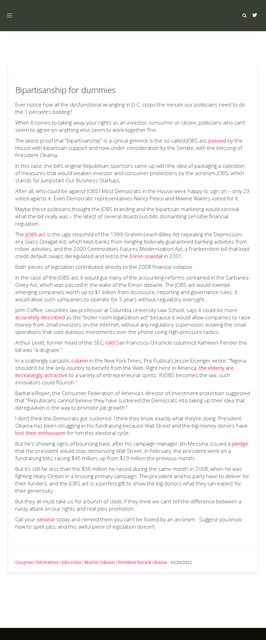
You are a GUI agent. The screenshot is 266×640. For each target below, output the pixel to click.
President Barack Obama (142, 562)
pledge (240, 443)
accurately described (40, 317)
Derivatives (47, 562)
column (79, 360)
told (110, 342)
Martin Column (99, 562)
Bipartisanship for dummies (65, 89)
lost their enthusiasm (40, 432)
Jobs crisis (71, 562)
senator (46, 519)
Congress (24, 562)
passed (217, 140)
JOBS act (35, 234)
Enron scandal (146, 256)
